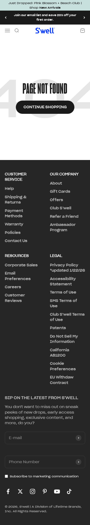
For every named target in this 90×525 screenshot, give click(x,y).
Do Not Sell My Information (64, 339)
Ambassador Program (63, 227)
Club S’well (60, 208)
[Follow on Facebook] (8, 491)
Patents (58, 328)
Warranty (14, 224)
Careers (13, 287)
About (56, 183)
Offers (56, 200)
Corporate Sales (21, 265)
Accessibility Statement (63, 281)
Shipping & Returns (15, 200)
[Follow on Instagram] (32, 491)
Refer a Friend (64, 216)
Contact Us (16, 241)
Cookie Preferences (63, 366)
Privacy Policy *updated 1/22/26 (67, 268)
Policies (13, 232)
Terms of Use (63, 292)
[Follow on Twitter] (20, 491)
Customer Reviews (15, 298)
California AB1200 (59, 353)
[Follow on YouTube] (57, 491)
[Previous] (5, 17)
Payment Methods (14, 213)
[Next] (84, 17)
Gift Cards (60, 191)
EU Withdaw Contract (61, 380)
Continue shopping (45, 107)
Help (9, 188)
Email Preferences (18, 276)
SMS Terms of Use (63, 303)
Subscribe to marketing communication (44, 476)
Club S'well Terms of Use (67, 317)
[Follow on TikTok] (69, 491)
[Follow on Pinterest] (45, 491)
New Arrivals (49, 7)
